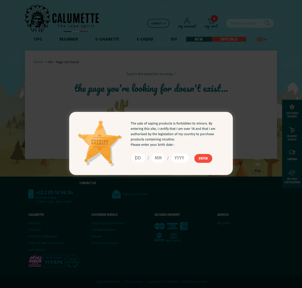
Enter (203, 158)
